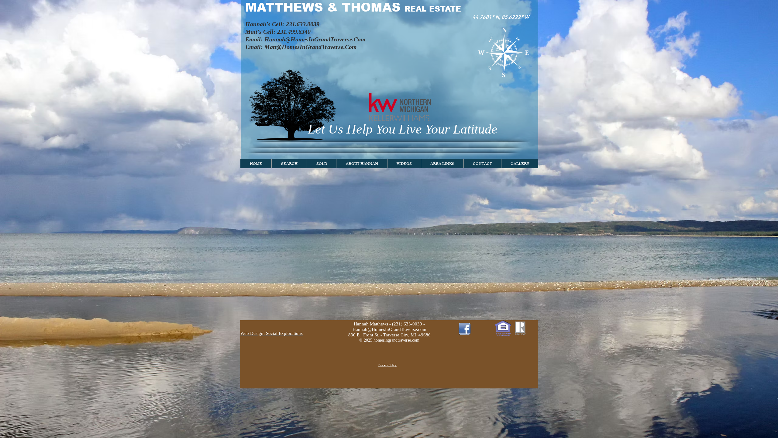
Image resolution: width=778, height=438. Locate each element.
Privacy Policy (387, 365)
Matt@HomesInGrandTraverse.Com (310, 46)
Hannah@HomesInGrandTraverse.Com (315, 39)
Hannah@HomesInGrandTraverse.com (389, 329)
